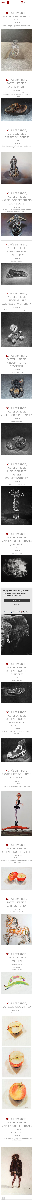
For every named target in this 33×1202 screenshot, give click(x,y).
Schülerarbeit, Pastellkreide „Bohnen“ (16, 957)
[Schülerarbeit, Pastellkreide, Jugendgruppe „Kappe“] (16, 439)
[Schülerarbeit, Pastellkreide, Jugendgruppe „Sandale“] (16, 692)
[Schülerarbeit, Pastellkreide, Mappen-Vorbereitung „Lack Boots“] (16, 224)
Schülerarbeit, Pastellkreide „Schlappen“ (16, 83)
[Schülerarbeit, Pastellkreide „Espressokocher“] (16, 168)
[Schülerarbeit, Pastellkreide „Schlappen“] (16, 110)
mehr (17, 608)
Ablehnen (17, 604)
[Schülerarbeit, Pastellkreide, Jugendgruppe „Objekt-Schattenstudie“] (16, 505)
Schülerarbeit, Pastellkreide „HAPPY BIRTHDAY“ (16, 774)
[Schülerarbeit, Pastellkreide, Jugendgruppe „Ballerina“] (16, 274)
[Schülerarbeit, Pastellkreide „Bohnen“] (16, 983)
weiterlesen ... (16, 73)
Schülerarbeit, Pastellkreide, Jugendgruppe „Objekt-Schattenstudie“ (16, 471)
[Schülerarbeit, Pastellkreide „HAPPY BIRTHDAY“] (16, 813)
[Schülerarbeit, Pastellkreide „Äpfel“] (16, 1062)
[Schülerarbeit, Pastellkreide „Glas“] (16, 50)
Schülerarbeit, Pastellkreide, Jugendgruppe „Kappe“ (16, 411)
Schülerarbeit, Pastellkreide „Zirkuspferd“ (16, 902)
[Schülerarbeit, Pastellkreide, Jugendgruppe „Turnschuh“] (16, 750)
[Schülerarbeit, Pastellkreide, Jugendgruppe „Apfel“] (16, 878)
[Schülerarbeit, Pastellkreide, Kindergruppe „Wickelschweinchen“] (16, 329)
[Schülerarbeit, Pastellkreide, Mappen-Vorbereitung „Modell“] (16, 1171)
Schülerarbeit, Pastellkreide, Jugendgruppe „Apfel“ (16, 848)
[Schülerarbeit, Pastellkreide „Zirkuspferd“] (16, 929)
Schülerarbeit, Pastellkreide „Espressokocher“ (16, 134)
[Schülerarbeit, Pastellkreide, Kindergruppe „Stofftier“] (16, 386)
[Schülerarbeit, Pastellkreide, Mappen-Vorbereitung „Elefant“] (16, 633)
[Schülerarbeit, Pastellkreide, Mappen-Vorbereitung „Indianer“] (16, 568)
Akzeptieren (17, 600)
